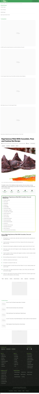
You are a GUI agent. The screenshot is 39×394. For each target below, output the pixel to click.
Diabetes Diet (3, 356)
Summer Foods (3, 373)
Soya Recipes (29, 361)
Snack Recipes (32, 278)
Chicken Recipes (17, 372)
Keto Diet (2, 358)
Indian (4, 3)
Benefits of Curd (4, 376)
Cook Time (8, 145)
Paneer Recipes (29, 358)
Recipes (2, 3)
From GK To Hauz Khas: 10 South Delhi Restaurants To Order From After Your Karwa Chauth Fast (21, 318)
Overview (3, 145)
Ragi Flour (6, 278)
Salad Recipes (29, 356)
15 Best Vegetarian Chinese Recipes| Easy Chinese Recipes (15, 324)
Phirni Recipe (3, 383)
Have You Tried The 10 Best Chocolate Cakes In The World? (15, 302)
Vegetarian (26, 278)
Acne (15, 366)
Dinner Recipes (29, 374)
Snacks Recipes (29, 367)
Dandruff (15, 361)
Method (17, 145)
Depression (3, 359)
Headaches (3, 366)
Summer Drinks (3, 375)
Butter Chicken (23, 374)
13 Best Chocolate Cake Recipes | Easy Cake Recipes (14, 307)
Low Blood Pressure (4, 361)
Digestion (2, 364)
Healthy (11, 278)
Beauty (15, 353)
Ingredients (12, 145)
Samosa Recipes (16, 278)
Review (28, 143)
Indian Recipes (17, 370)
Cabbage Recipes (30, 364)
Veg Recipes (29, 353)
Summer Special (4, 370)
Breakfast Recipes (17, 376)
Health (2, 353)
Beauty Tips (16, 364)
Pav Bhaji (23, 376)
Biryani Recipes (16, 374)
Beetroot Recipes (30, 366)
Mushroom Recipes (30, 359)
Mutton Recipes (29, 372)
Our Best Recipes (5, 300)
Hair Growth (16, 358)
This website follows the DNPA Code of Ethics (19, 387)
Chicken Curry (23, 372)
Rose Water (16, 356)
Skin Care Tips (3, 378)
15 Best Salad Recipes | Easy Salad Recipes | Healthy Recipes (16, 313)
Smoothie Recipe (4, 381)
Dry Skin (15, 359)
